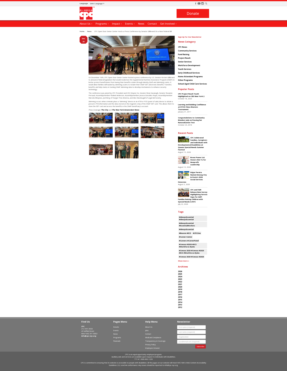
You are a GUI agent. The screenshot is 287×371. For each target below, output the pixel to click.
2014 (180, 302)
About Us (85, 23)
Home (82, 31)
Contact (152, 23)
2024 (180, 276)
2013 (180, 304)
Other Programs (185, 80)
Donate (193, 13)
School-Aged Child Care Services (192, 84)
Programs (102, 23)
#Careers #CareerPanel (189, 241)
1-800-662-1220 (146, 359)
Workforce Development (189, 65)
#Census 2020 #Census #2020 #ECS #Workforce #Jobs (191, 251)
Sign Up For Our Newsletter (189, 37)
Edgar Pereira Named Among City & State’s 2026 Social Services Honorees (192, 177)
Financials (116, 341)
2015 (180, 299)
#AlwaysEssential (186, 229)
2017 (180, 294)
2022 (180, 281)
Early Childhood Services (189, 73)
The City (104, 110)
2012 (180, 307)
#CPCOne (197, 233)
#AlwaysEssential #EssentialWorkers (187, 224)
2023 (180, 279)
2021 (180, 284)
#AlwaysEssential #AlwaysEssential (186, 218)
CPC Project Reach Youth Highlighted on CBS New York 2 (191, 95)
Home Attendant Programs (190, 76)
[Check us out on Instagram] (202, 3)
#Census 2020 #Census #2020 (191, 257)
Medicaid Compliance (153, 337)
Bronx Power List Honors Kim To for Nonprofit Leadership (198, 161)
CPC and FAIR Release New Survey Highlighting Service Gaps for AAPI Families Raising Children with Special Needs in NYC (192, 196)
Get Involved (167, 23)
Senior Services (185, 61)
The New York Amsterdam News (125, 110)
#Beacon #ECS (185, 233)
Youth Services (184, 69)
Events (129, 23)
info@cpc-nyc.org (88, 336)
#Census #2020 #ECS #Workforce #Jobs (188, 245)
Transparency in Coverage (155, 341)
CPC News (182, 47)
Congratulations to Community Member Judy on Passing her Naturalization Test (191, 120)
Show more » (183, 261)
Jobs (147, 330)
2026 (180, 271)
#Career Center (185, 237)
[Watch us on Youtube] (199, 3)
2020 (180, 287)
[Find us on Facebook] (195, 3)
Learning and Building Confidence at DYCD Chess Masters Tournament (192, 107)
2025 (180, 274)
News (141, 23)
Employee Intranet (152, 348)
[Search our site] (206, 3)
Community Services (187, 50)
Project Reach (184, 58)
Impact (116, 23)
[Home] (88, 13)
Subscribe (200, 346)
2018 (180, 292)
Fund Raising (183, 54)
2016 (180, 297)
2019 (180, 289)
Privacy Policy (150, 344)
